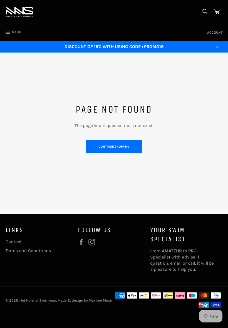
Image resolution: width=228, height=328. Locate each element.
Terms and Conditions (28, 250)
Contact (14, 241)
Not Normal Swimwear (37, 300)
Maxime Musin (101, 300)
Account (214, 32)
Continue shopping (114, 146)
